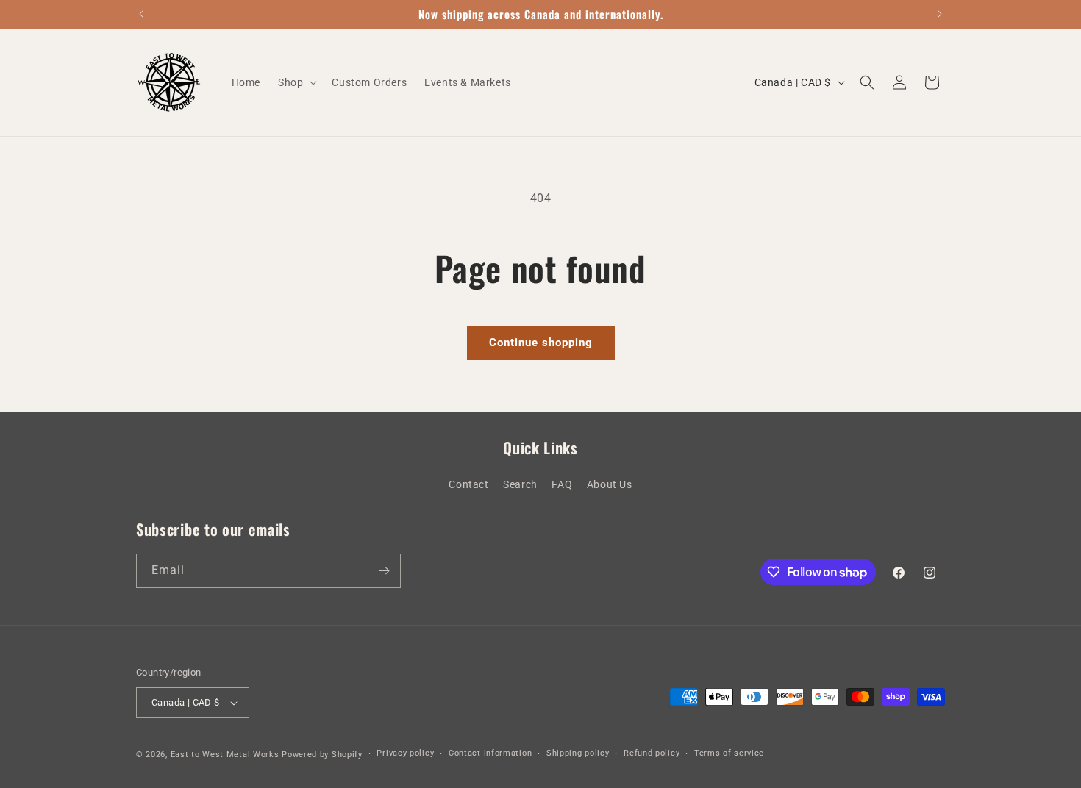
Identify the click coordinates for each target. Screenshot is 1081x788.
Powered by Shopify (322, 754)
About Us (609, 484)
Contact (468, 484)
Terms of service (729, 753)
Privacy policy (405, 753)
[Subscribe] (384, 571)
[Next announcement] (940, 14)
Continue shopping (541, 342)
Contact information (490, 753)
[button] (296, 82)
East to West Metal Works (225, 754)
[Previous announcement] (141, 14)
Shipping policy (578, 753)
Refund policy (651, 753)
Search (520, 484)
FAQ (562, 484)
